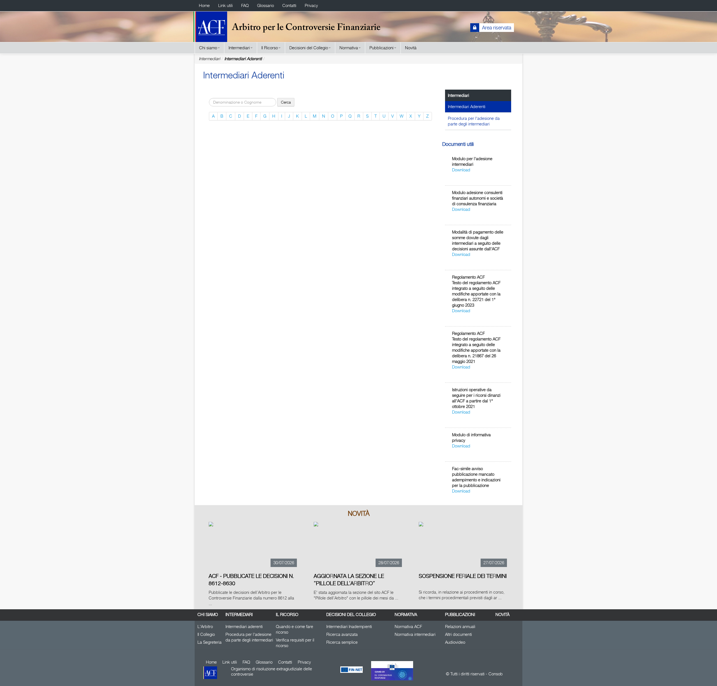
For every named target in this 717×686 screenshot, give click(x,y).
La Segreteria (209, 642)
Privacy (311, 5)
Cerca (286, 102)
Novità (410, 47)
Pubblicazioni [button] (381, 47)
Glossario (265, 5)
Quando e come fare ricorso (294, 629)
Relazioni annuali (460, 626)
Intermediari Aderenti (243, 58)
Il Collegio (206, 634)
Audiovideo (455, 642)
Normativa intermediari (415, 634)
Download (461, 169)
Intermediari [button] (239, 47)
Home (204, 5)
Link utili (225, 5)
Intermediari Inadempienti (349, 626)
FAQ (245, 5)
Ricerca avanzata (342, 634)
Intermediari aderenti (244, 626)
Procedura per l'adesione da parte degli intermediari (474, 121)
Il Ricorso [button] (269, 47)
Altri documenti (458, 634)
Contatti (289, 5)
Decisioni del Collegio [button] (308, 47)
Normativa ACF (408, 626)
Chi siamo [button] (208, 47)
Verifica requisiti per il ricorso (295, 642)
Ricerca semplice (342, 642)
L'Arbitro (205, 626)
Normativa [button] (348, 47)
